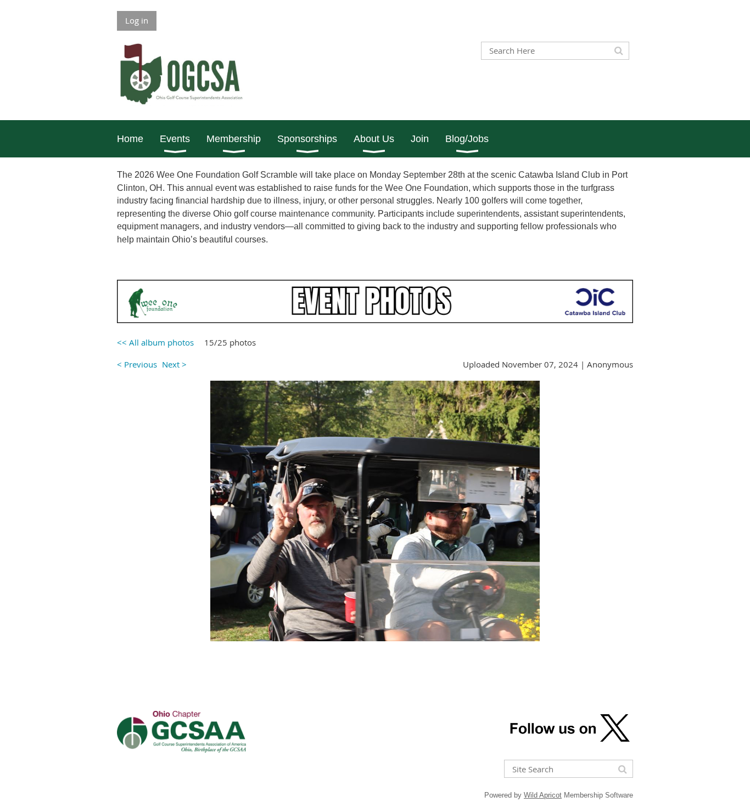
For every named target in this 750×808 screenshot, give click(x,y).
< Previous (137, 364)
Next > (174, 364)
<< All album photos (155, 342)
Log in (136, 20)
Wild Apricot (543, 795)
